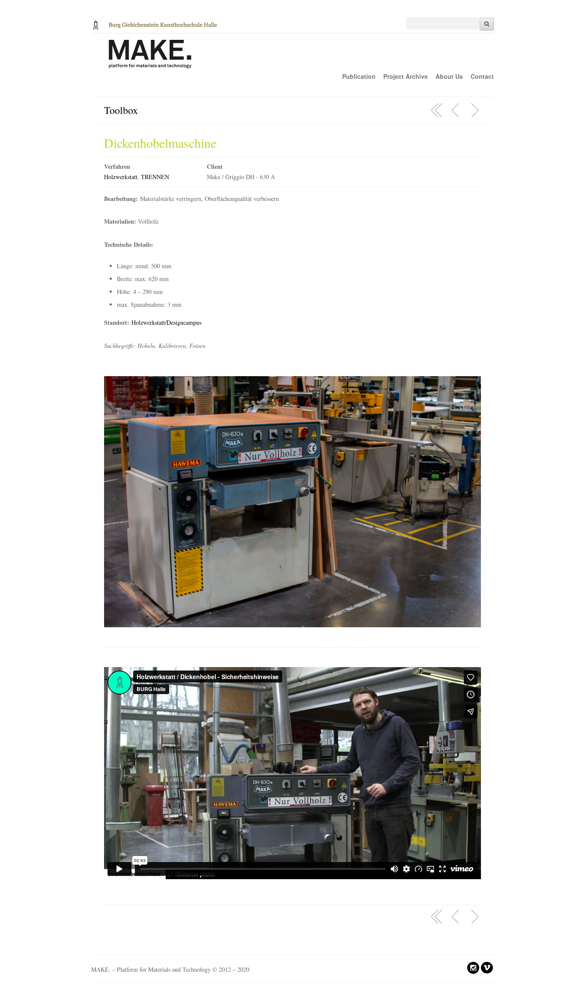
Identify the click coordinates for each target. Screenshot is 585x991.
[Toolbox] (436, 110)
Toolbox (121, 110)
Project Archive (405, 76)
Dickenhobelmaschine (160, 142)
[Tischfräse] (455, 110)
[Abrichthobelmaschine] (474, 110)
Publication (359, 76)
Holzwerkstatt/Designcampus (166, 322)
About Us (449, 76)
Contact (482, 76)
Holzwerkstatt (120, 177)
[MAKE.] (305, 58)
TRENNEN (155, 177)
